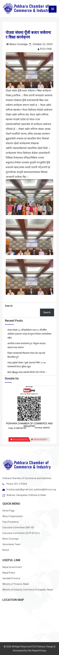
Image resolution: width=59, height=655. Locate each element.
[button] (53, 9)
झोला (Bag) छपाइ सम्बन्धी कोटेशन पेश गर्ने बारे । (27, 372)
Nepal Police (8, 572)
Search (9, 305)
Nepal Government (12, 567)
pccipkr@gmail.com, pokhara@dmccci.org (34, 489)
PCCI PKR (46, 49)
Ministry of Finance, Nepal (15, 584)
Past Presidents (10, 522)
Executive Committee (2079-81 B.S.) (21, 533)
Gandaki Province (11, 578)
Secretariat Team (11, 544)
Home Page (8, 510)
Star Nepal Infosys (36, 650)
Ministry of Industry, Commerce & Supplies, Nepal (27, 589)
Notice (5, 550)
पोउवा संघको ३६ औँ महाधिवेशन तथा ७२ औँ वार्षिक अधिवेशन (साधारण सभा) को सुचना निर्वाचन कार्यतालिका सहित (29, 334)
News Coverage (18, 44)
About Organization (12, 516)
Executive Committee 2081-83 (18, 527)
